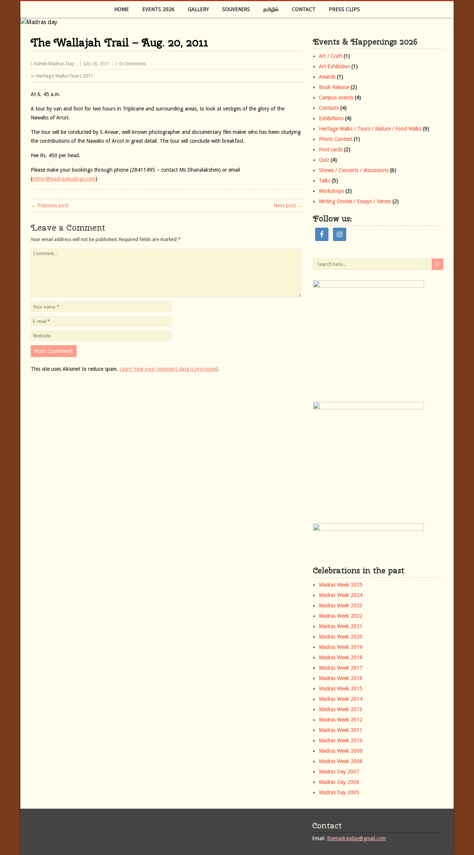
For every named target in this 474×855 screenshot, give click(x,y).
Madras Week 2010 (341, 740)
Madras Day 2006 (339, 782)
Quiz (324, 160)
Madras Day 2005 (339, 792)
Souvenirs (236, 9)
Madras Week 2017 (341, 668)
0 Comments (132, 63)
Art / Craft (330, 56)
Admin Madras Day (54, 63)
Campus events (336, 97)
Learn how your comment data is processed (169, 369)
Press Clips (344, 9)
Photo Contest (335, 139)
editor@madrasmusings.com (64, 179)
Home (121, 9)
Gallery (198, 9)
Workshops (331, 191)
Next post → (288, 205)
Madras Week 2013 (341, 709)
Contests (329, 108)
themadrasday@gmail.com (356, 838)
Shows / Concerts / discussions (353, 170)
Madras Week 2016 (341, 678)
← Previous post (50, 205)
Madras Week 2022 (341, 616)
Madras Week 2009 (341, 751)
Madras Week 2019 (341, 647)
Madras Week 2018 (341, 657)
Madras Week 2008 (341, 761)
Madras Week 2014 (341, 699)
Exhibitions (331, 118)
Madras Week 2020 (341, 637)
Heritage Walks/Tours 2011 (64, 76)
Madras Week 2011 (341, 730)
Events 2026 (158, 9)
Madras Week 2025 (341, 585)
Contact (304, 9)
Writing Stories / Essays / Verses (355, 201)
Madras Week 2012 (341, 720)
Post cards (331, 149)
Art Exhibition (334, 66)
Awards (327, 77)
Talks (324, 181)
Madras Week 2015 (341, 688)
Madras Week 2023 (341, 605)
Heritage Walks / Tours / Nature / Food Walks (370, 129)
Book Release (334, 87)
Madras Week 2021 (341, 626)
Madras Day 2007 (339, 772)
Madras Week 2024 (341, 595)
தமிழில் (270, 9)
